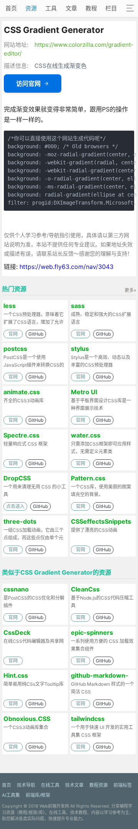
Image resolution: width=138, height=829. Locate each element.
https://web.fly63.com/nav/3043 (66, 266)
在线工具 (50, 785)
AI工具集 (11, 795)
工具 (51, 8)
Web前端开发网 (54, 806)
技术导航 (26, 785)
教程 (91, 8)
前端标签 (122, 785)
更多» (130, 290)
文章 (71, 8)
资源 (31, 8)
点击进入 (15, 506)
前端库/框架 (38, 795)
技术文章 (74, 785)
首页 (11, 8)
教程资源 (98, 785)
